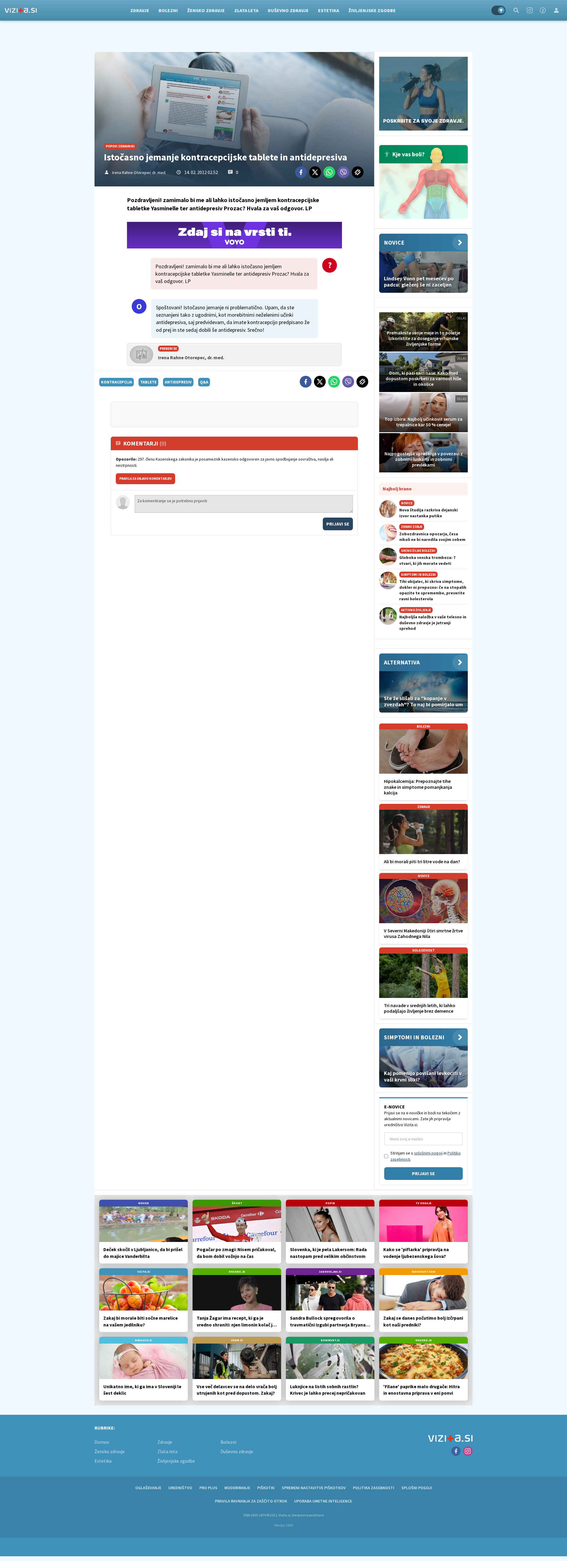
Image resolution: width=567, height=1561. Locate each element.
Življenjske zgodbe (372, 10)
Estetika (328, 10)
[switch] (498, 10)
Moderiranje (237, 1487)
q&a (204, 382)
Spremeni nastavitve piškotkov (314, 1487)
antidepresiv (178, 382)
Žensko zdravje (206, 10)
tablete (148, 382)
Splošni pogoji (416, 1487)
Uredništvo (180, 1487)
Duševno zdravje (288, 10)
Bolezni (168, 10)
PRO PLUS (208, 1487)
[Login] (556, 10)
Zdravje (139, 10)
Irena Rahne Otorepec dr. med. (139, 172)
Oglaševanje (148, 1487)
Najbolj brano (397, 489)
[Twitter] (315, 172)
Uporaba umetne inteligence (323, 1501)
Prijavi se (337, 524)
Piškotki (266, 1487)
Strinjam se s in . (425, 1156)
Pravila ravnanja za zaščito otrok (251, 1501)
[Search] (516, 10)
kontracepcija (116, 382)
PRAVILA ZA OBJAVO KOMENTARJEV (145, 479)
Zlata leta (246, 10)
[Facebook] (543, 10)
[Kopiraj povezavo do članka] (358, 172)
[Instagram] (530, 10)
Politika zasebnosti (373, 1487)
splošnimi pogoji (428, 1153)
